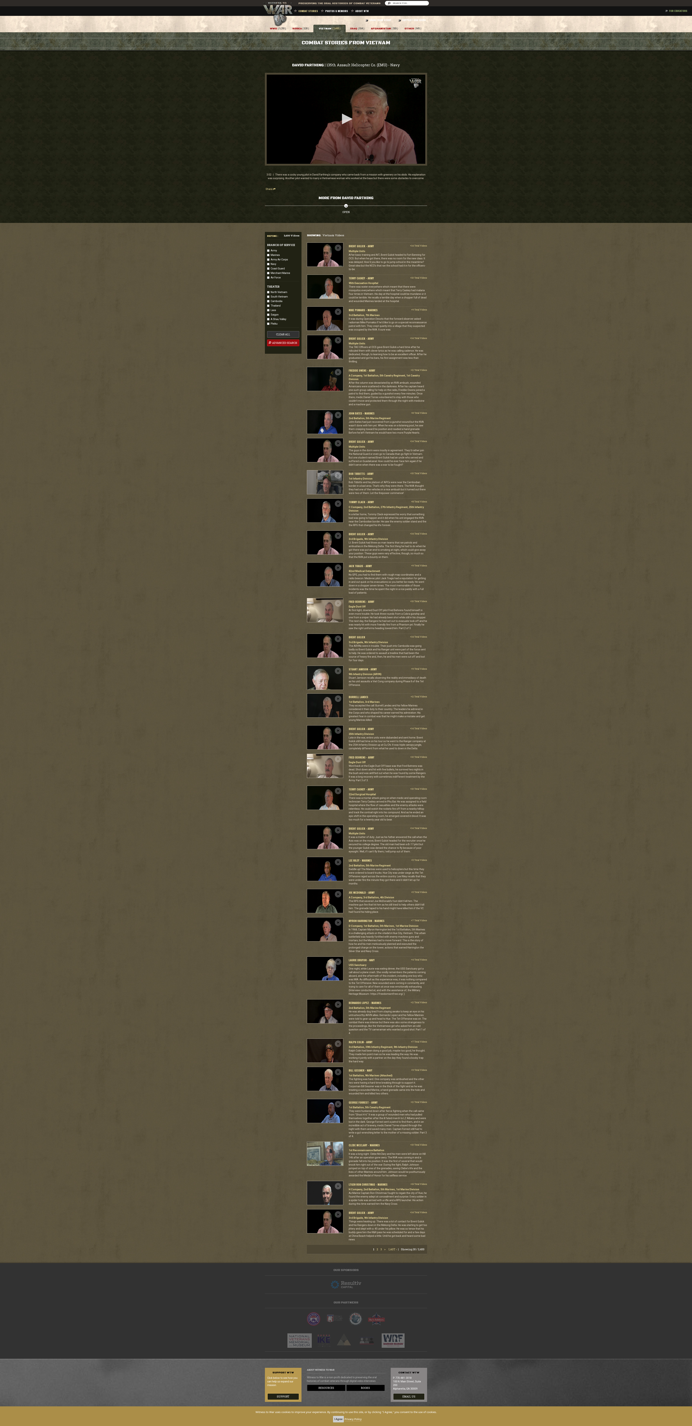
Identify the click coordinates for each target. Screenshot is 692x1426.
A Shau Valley (278, 319)
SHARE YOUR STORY (380, 20)
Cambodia (276, 301)
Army (274, 250)
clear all (283, 334)
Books (365, 1388)
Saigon (275, 314)
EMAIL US (408, 1396)
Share (269, 189)
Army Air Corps (279, 259)
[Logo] (415, 83)
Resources (326, 1388)
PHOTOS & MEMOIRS (336, 11)
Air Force (276, 277)
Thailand (276, 305)
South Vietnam (279, 296)
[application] (346, 119)
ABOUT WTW (362, 11)
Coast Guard (278, 268)
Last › (393, 1249)
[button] (346, 119)
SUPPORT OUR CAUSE (414, 20)
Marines (275, 255)
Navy (273, 264)
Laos (273, 310)
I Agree (338, 1419)
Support (283, 1396)
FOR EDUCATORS (678, 11)
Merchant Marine (280, 273)
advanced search (284, 343)
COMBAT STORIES (308, 11)
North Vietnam (279, 292)
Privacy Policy (353, 1419)
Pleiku (274, 323)
